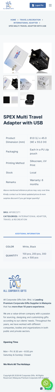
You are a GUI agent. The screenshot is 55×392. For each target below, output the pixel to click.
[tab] (27, 233)
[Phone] (41, 388)
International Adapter (32, 216)
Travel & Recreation (15, 219)
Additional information (27, 233)
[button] (45, 382)
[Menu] (50, 5)
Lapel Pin (39, 5)
